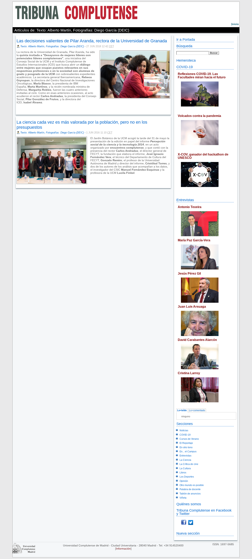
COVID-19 (184, 67)
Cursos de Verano (189, 439)
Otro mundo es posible (192, 485)
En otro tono (186, 447)
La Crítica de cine (189, 464)
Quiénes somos (188, 504)
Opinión (184, 481)
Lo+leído (182, 410)
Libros (183, 472)
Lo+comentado (197, 410)
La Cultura (185, 468)
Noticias (184, 430)
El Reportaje (186, 443)
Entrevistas (185, 200)
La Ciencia (185, 460)
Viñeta (183, 497)
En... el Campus (188, 451)
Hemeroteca (186, 60)
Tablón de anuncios (190, 493)
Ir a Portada (185, 39)
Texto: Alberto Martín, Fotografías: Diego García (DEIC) (52, 46)
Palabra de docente (190, 489)
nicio (235, 24)
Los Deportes (187, 476)
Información (123, 548)
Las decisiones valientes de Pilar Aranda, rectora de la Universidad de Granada (92, 40)
